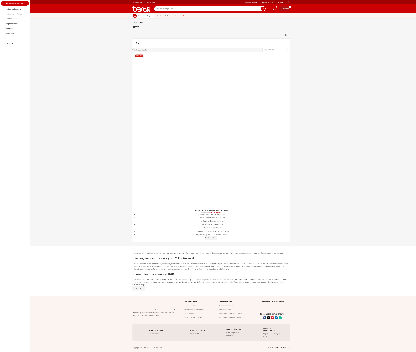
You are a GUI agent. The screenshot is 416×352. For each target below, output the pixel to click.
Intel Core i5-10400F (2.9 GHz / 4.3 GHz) (211, 210)
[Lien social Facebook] (264, 317)
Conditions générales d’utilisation (231, 317)
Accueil (134, 22)
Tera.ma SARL (156, 347)
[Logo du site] (141, 8)
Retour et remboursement (194, 309)
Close (286, 35)
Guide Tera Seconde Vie (193, 317)
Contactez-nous (225, 309)
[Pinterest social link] (272, 317)
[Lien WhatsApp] (280, 317)
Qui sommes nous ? (226, 306)
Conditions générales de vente (230, 313)
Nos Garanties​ (189, 313)
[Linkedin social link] (276, 317)
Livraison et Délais (190, 306)
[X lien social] (268, 317)
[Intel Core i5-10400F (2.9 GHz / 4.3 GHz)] (211, 131)
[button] (211, 238)
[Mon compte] (288, 2)
